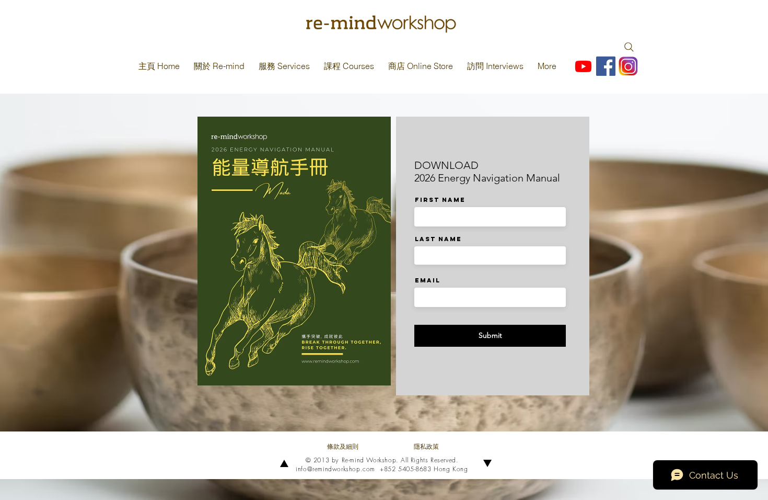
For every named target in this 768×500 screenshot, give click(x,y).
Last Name (438, 239)
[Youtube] (583, 66)
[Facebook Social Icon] (605, 66)
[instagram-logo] (628, 66)
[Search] (629, 47)
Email (427, 280)
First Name (440, 199)
